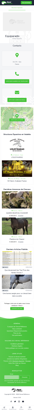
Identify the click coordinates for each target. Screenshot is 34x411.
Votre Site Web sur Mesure (17, 363)
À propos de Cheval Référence (17, 327)
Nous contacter (17, 329)
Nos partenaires (17, 335)
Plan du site (17, 333)
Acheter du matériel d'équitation (17, 359)
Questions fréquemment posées (17, 331)
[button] (17, 116)
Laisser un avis (17, 308)
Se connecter (26, 2)
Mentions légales (17, 346)
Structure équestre (17, 8)
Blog (17, 365)
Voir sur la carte (17, 120)
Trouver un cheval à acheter (17, 357)
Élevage (28, 361)
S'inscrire (24, 377)
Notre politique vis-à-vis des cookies (17, 348)
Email (11, 374)
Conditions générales (17, 344)
